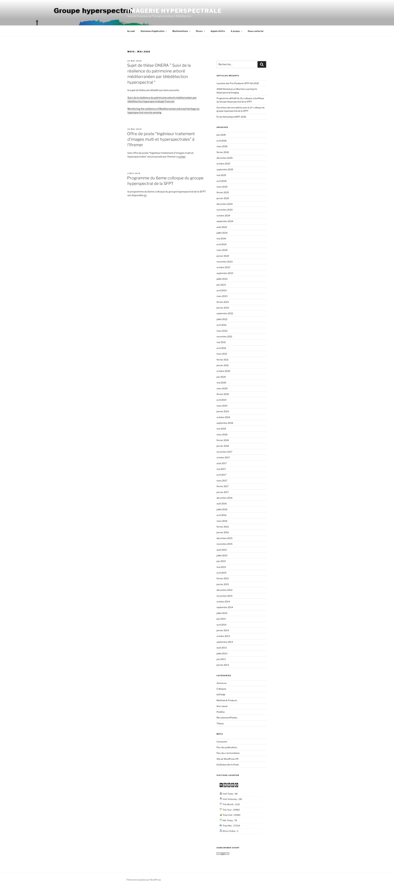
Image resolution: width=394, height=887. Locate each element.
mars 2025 (222, 186)
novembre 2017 (224, 451)
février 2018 (223, 440)
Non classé (222, 706)
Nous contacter (256, 31)
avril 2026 (222, 140)
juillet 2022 (222, 319)
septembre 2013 (225, 642)
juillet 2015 (222, 555)
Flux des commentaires (228, 753)
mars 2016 (222, 521)
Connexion (222, 741)
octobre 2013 (223, 636)
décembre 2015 (224, 538)
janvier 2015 (223, 584)
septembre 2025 (225, 169)
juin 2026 (221, 134)
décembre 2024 (225, 204)
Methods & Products (227, 700)
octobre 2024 (223, 215)
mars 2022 (222, 330)
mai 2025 (221, 175)
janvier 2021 (223, 365)
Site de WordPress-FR (227, 759)
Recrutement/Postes (227, 717)
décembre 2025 (225, 158)
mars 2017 (222, 480)
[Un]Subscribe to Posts (228, 764)
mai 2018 (221, 428)
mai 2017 (221, 469)
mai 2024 (221, 238)
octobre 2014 (223, 601)
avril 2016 (221, 515)
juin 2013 (221, 659)
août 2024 (222, 227)
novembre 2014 (224, 596)
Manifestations (180, 31)
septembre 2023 (225, 273)
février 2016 (223, 526)
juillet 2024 (222, 232)
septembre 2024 (225, 221)
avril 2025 (222, 181)
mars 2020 (222, 388)
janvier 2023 (223, 307)
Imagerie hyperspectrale (174, 10)
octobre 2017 (223, 457)
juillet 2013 (222, 653)
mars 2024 (222, 250)
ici (145, 195)
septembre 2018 (225, 423)
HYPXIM (221, 694)
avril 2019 (221, 400)
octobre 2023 (223, 267)
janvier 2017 (223, 492)
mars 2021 (222, 353)
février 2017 (223, 486)
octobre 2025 (223, 163)
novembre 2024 (225, 209)
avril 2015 (221, 572)
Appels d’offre (218, 31)
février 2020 (223, 394)
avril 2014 (221, 624)
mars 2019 (222, 405)
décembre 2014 (224, 590)
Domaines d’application (152, 31)
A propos (235, 31)
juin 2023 (221, 284)
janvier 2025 (223, 198)
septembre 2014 (225, 607)
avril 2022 (221, 325)
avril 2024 (222, 244)
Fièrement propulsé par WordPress (144, 879)
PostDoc (221, 712)
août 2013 (222, 647)
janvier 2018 (223, 446)
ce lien (181, 156)
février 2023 (223, 302)
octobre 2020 (223, 371)
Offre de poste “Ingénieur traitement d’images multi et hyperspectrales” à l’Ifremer (161, 139)
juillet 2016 (222, 509)
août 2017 (222, 463)
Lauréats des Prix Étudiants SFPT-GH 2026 (238, 83)
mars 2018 (222, 434)
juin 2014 (221, 618)
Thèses (220, 723)
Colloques (221, 688)
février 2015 (223, 578)
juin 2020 (221, 377)
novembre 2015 (224, 544)
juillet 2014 (222, 613)
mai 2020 (221, 382)
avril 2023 (222, 290)
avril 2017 (221, 474)
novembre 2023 (225, 261)
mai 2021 (221, 342)
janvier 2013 (223, 665)
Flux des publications (227, 747)
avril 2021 (221, 348)
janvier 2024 (223, 256)
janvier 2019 (223, 411)
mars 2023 (222, 296)
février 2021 (223, 359)
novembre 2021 (224, 336)
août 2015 (222, 549)
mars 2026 (222, 146)
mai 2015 (221, 567)
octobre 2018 (223, 417)
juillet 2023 (222, 279)
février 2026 (223, 152)
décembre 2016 (224, 498)
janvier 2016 (223, 532)
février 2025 (223, 192)
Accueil (131, 31)
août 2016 (222, 503)
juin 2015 (221, 561)
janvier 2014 (223, 630)
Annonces (222, 683)
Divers (199, 31)
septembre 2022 (225, 313)
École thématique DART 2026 (231, 116)
